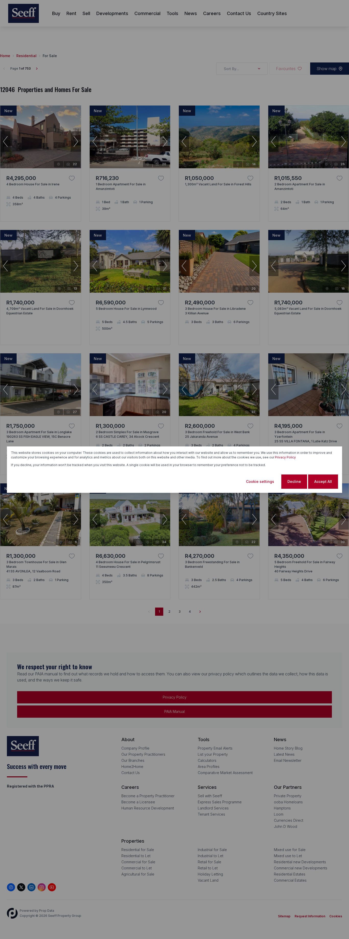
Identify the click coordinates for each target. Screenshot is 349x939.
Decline (294, 481)
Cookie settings (260, 481)
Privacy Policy (285, 457)
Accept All (323, 481)
